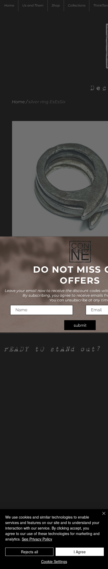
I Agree (80, 551)
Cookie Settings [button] (54, 561)
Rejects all (29, 551)
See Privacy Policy (37, 539)
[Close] (100, 516)
